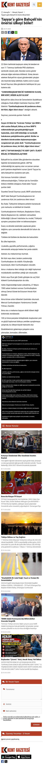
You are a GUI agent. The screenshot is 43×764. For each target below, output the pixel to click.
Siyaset (20, 12)
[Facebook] (2, 761)
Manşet (14, 12)
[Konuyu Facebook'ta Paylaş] (9, 32)
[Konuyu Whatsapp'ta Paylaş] (16, 32)
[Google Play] (8, 758)
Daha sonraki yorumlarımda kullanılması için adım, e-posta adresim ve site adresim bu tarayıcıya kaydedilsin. (21, 718)
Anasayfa (6, 12)
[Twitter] (6, 761)
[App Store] (23, 758)
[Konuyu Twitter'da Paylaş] (12, 32)
